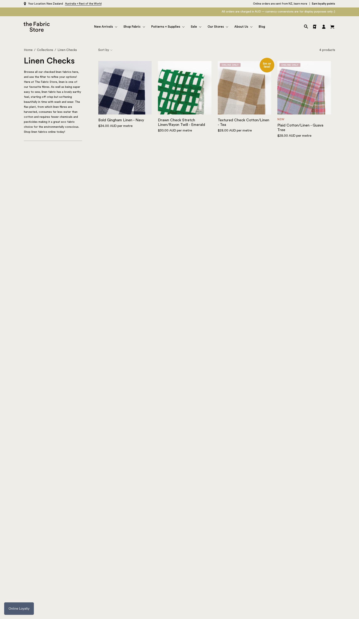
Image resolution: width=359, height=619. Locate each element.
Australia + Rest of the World (83, 3)
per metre (115, 126)
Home (28, 50)
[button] (105, 26)
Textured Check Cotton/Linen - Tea (243, 122)
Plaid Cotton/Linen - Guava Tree (300, 127)
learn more (300, 3)
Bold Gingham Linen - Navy (121, 120)
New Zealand (55, 3)
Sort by (103, 50)
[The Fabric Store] (37, 26)
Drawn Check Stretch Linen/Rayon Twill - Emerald (181, 122)
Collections (45, 50)
